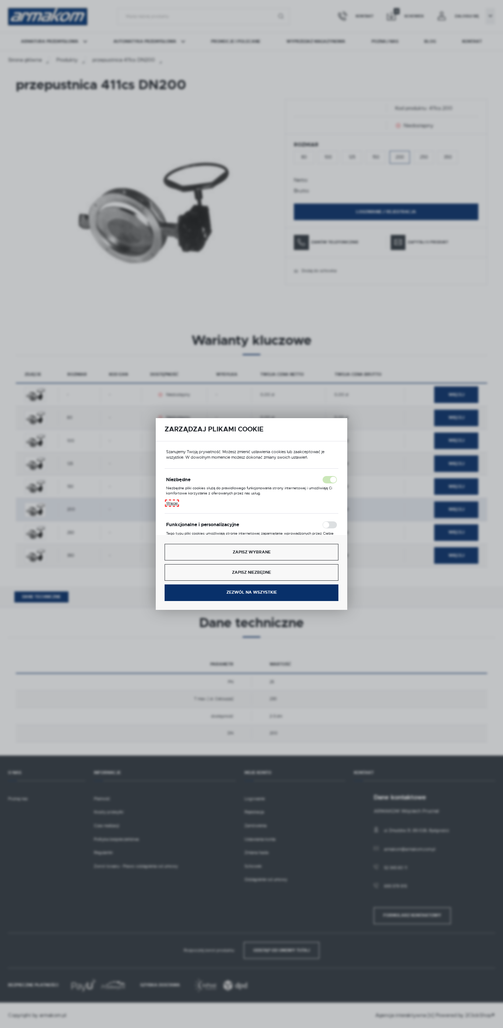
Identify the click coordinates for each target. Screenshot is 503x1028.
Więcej (172, 503)
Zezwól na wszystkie (251, 592)
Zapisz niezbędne (251, 572)
